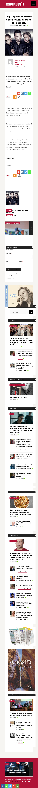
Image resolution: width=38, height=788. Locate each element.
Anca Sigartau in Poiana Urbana (17, 772)
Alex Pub (19, 526)
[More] (15, 97)
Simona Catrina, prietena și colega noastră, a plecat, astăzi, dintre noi (24, 568)
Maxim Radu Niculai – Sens (18, 397)
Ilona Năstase (14, 434)
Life (7, 764)
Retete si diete (14, 497)
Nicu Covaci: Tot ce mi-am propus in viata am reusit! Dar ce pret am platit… (24, 603)
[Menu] (33, 3)
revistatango (20, 358)
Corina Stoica (14, 561)
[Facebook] (3, 786)
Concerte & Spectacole (12, 223)
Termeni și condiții (15, 782)
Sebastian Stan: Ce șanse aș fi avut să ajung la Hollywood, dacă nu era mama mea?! (24, 456)
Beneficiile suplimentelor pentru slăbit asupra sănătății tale (24, 523)
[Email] (17, 786)
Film (11, 414)
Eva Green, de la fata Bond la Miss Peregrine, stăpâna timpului (23, 475)
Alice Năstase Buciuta (16, 347)
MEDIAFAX (10, 158)
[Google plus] (18, 93)
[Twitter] (25, 93)
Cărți (11, 700)
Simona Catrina (21, 597)
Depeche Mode (21, 210)
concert (14, 210)
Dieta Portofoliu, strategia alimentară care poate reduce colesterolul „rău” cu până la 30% (20, 512)
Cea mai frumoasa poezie (17, 385)
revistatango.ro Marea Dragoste (19, 25)
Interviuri (13, 326)
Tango (12, 212)
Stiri (15, 215)
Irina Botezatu (21, 478)
